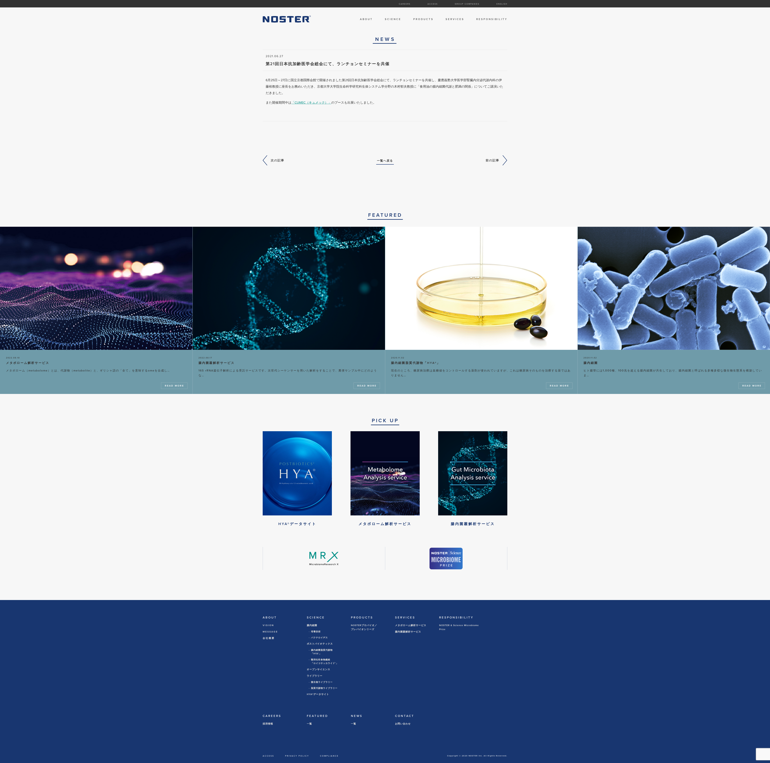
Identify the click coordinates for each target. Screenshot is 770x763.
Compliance (329, 756)
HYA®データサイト (318, 694)
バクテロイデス (319, 637)
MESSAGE (270, 631)
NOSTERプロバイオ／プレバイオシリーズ (364, 627)
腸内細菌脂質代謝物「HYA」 (322, 651)
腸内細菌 (312, 625)
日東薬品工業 (486, 11)
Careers (404, 3)
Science (393, 19)
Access (433, 3)
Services (455, 19)
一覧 (309, 724)
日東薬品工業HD (444, 11)
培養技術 (316, 631)
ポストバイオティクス (320, 644)
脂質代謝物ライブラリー (324, 688)
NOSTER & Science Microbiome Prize (459, 627)
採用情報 (268, 724)
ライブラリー (314, 676)
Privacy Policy (297, 756)
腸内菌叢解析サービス (408, 631)
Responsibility (491, 19)
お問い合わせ (403, 724)
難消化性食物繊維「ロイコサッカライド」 (324, 661)
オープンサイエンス (318, 669)
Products (423, 19)
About (366, 19)
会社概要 (269, 638)
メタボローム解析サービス (410, 625)
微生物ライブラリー (322, 682)
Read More (174, 386)
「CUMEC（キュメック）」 (311, 102)
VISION (268, 625)
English (501, 3)
